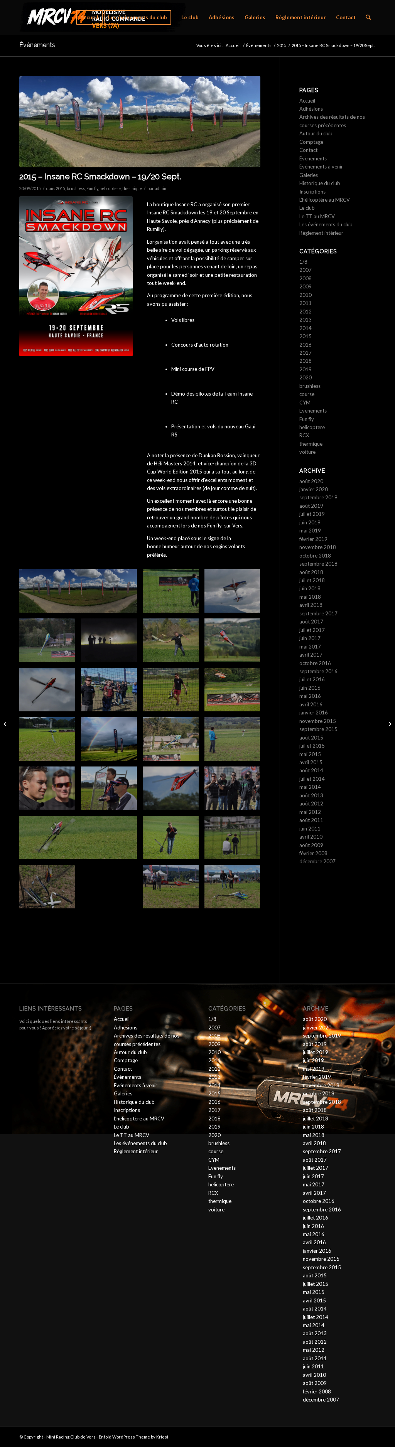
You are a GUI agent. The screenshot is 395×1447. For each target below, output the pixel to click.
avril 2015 (310, 762)
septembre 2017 (318, 613)
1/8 (303, 262)
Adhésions (311, 109)
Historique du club (319, 183)
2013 (305, 320)
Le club (307, 208)
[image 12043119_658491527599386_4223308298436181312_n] (235, 692)
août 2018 (311, 572)
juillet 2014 (312, 779)
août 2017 (311, 621)
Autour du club (316, 133)
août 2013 (311, 795)
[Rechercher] (368, 17)
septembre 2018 (318, 564)
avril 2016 (310, 704)
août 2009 (311, 845)
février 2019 (313, 539)
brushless (76, 188)
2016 (305, 345)
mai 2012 (310, 812)
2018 (305, 361)
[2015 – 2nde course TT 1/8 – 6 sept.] (6, 723)
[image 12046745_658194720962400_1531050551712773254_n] (112, 643)
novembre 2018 (317, 547)
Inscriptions (312, 192)
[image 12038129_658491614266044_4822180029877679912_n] (173, 741)
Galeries (308, 175)
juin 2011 (310, 828)
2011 (305, 303)
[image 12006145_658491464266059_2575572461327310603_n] (173, 791)
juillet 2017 (312, 630)
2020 (305, 377)
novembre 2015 (317, 721)
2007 (305, 270)
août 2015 (311, 737)
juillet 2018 (312, 580)
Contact (308, 150)
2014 (305, 328)
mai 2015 (310, 754)
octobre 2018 (315, 556)
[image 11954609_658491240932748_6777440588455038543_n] (50, 791)
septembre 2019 (318, 497)
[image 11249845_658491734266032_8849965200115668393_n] (112, 791)
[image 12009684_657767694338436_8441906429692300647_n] (112, 741)
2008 (305, 278)
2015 (60, 188)
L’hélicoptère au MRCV (324, 200)
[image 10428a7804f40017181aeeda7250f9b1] (173, 840)
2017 (305, 353)
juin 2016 (310, 688)
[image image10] (173, 593)
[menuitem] (89, 17)
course (306, 394)
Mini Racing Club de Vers (71, 1436)
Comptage (311, 142)
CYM (305, 402)
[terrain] (139, 121)
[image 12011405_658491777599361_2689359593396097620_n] (50, 741)
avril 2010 (310, 837)
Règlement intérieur (321, 233)
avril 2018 (310, 605)
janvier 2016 (313, 712)
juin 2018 (310, 588)
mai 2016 (310, 696)
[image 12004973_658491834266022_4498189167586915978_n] (235, 791)
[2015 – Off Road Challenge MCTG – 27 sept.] (389, 723)
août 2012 (311, 803)
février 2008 (313, 853)
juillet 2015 (312, 746)
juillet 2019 (312, 514)
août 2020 (311, 481)
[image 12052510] (50, 643)
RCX (304, 435)
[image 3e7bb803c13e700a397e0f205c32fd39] (235, 889)
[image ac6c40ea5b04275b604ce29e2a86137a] (235, 593)
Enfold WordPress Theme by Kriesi (133, 1436)
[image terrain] (81, 593)
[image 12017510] (235, 741)
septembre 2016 (318, 671)
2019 (305, 369)
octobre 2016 (315, 663)
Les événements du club (326, 224)
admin (160, 188)
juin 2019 (310, 522)
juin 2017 (310, 638)
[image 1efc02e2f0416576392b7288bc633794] (50, 889)
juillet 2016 (312, 679)
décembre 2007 (317, 861)
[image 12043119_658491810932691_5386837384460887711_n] (173, 692)
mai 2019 (310, 530)
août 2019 (311, 506)
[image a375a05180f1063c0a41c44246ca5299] (173, 643)
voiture (307, 452)
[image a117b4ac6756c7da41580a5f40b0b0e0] (235, 643)
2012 (305, 311)
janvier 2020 (313, 489)
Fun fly (92, 188)
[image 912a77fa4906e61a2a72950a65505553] (81, 840)
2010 (305, 295)
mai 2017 (310, 646)
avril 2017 (310, 655)
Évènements (37, 45)
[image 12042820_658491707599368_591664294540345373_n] (112, 692)
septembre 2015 (318, 729)
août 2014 (311, 770)
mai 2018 (310, 597)
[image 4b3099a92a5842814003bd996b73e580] (173, 889)
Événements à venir (321, 166)
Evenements (313, 411)
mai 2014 (310, 787)
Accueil (307, 101)
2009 (305, 286)
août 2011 (311, 820)
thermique (132, 188)
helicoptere (110, 188)
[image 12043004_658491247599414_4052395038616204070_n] (50, 692)
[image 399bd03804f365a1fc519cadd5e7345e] (235, 840)
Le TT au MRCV (317, 216)
